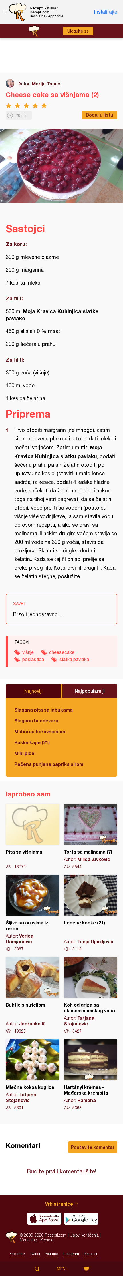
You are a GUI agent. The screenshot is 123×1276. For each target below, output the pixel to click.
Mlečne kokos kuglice (32, 1075)
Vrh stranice (59, 1204)
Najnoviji (33, 691)
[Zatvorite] (4, 12)
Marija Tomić (46, 83)
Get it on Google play (81, 1219)
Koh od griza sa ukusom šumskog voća (91, 995)
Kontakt (46, 1239)
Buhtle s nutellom (32, 995)
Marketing (28, 1239)
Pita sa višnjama (32, 837)
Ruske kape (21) (32, 742)
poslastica (33, 659)
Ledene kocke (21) (91, 913)
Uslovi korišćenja (84, 1235)
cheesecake (61, 652)
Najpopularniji (90, 691)
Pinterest (90, 1254)
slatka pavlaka (74, 659)
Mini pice (24, 753)
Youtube (51, 1254)
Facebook (17, 1254)
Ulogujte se (78, 31)
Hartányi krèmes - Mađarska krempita (91, 1075)
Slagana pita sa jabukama (43, 709)
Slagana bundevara (36, 720)
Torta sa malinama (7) (91, 837)
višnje (28, 652)
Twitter (35, 1254)
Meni (61, 1269)
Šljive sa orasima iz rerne (32, 913)
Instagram (71, 1254)
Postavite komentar (92, 1147)
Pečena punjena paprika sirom (48, 764)
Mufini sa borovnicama (39, 731)
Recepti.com (11, 1237)
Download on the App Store (44, 1219)
